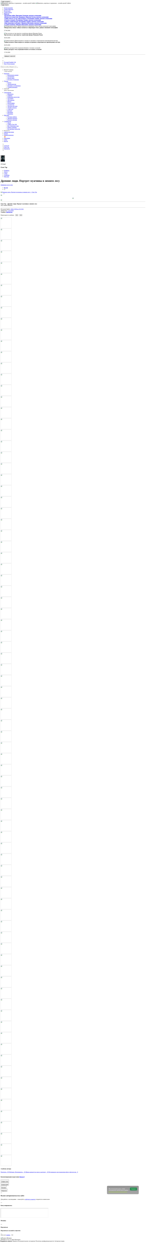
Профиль (6, 170)
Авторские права (59, 1241)
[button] (8, 8)
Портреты (9, 212)
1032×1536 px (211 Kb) (17, 209)
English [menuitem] (11, 62)
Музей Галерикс (8, 70)
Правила (15, 1241)
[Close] (1, 1202)
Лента (6, 172)
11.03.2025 (11, 210)
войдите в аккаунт (30, 1199)
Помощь (3, 1239)
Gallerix (8, 1235)
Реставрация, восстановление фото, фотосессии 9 (63, 1172)
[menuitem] (15, 62)
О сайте (12, 1239)
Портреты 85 (5, 1172)
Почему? (22, 1177)
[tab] (6, 187)
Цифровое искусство (7, 185)
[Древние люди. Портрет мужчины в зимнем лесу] (19, 192)
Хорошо (133, 1189)
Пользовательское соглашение (27, 1241)
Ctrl (17, 215)
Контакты (17, 1239)
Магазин (6, 176)
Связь (5, 173)
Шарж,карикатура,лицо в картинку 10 (37, 1172)
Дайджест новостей (10, 56)
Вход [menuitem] (5, 64)
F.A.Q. (8, 1239)
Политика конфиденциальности (45, 1241)
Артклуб (9, 89)
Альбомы (6, 175)
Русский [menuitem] (6, 62)
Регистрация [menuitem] (11, 64)
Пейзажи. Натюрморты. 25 (17, 1172)
